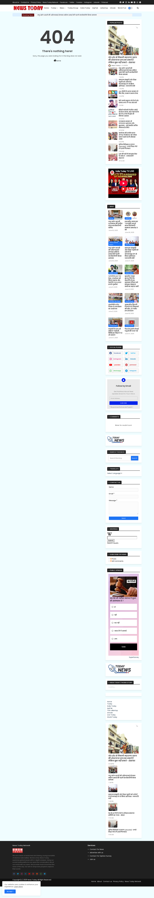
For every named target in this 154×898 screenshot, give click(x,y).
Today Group (73, 8)
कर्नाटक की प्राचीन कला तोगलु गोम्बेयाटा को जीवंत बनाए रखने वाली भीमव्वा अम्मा (128, 136)
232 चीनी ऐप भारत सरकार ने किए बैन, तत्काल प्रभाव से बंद (128, 92)
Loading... (111, 687)
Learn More (18, 886)
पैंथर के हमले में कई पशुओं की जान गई (132, 330)
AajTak (95, 8)
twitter (71, 2)
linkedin (97, 2)
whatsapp (117, 371)
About (99, 881)
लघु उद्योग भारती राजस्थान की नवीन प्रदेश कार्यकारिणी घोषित (115, 224)
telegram (133, 371)
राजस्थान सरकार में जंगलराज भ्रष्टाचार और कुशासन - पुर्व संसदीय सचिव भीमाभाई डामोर (128, 124)
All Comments (117, 561)
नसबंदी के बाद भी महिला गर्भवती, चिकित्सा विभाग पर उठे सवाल (115, 332)
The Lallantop (112, 710)
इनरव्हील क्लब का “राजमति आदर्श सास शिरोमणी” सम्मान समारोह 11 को (131, 225)
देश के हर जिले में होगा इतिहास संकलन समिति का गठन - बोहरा (121, 814)
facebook (64, 2)
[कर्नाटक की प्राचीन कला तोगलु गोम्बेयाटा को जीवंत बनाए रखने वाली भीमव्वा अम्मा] (112, 136)
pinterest (104, 2)
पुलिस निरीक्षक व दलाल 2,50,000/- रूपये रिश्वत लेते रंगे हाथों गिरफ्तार (128, 146)
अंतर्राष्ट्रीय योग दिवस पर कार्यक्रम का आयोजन (114, 307)
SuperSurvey (134, 657)
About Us (16, 2)
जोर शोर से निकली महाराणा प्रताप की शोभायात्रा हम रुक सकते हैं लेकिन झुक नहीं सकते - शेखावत (122, 60)
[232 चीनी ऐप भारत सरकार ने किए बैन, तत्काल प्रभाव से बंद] (112, 94)
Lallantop (104, 8)
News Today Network (50, 2)
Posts (114, 559)
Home (46, 8)
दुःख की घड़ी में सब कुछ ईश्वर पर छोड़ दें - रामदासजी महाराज (128, 156)
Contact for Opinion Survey (100, 856)
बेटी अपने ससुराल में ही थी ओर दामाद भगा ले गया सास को (129, 102)
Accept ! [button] (10, 891)
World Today (123, 8)
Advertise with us (96, 852)
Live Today (111, 715)
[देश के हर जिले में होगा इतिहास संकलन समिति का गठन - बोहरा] (112, 807)
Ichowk (113, 8)
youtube (79, 2)
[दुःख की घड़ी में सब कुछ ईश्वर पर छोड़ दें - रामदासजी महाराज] (112, 157)
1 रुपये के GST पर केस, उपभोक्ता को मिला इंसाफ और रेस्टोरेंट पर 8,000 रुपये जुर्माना (114, 280)
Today (53, 8)
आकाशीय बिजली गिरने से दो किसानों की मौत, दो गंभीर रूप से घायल (132, 308)
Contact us (25, 2)
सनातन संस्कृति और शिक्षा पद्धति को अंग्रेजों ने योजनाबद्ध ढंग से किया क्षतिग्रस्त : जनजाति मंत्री (127, 83)
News (62, 8)
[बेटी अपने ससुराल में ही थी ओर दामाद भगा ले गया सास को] (112, 104)
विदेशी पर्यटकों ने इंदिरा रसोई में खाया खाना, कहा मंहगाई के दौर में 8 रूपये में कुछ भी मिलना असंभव (129, 113)
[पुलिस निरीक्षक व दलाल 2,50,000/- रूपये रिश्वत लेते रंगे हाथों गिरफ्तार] (112, 147)
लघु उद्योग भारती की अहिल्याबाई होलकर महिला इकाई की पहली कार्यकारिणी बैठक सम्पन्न (67, 15)
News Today (32, 880)
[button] (138, 8)
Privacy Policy (36, 2)
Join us (92, 859)
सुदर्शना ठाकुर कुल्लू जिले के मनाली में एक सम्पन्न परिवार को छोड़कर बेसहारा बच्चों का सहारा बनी (132, 281)
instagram (88, 2)
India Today (85, 8)
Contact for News (97, 849)
